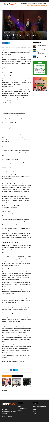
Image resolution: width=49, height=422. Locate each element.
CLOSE (46, 7)
